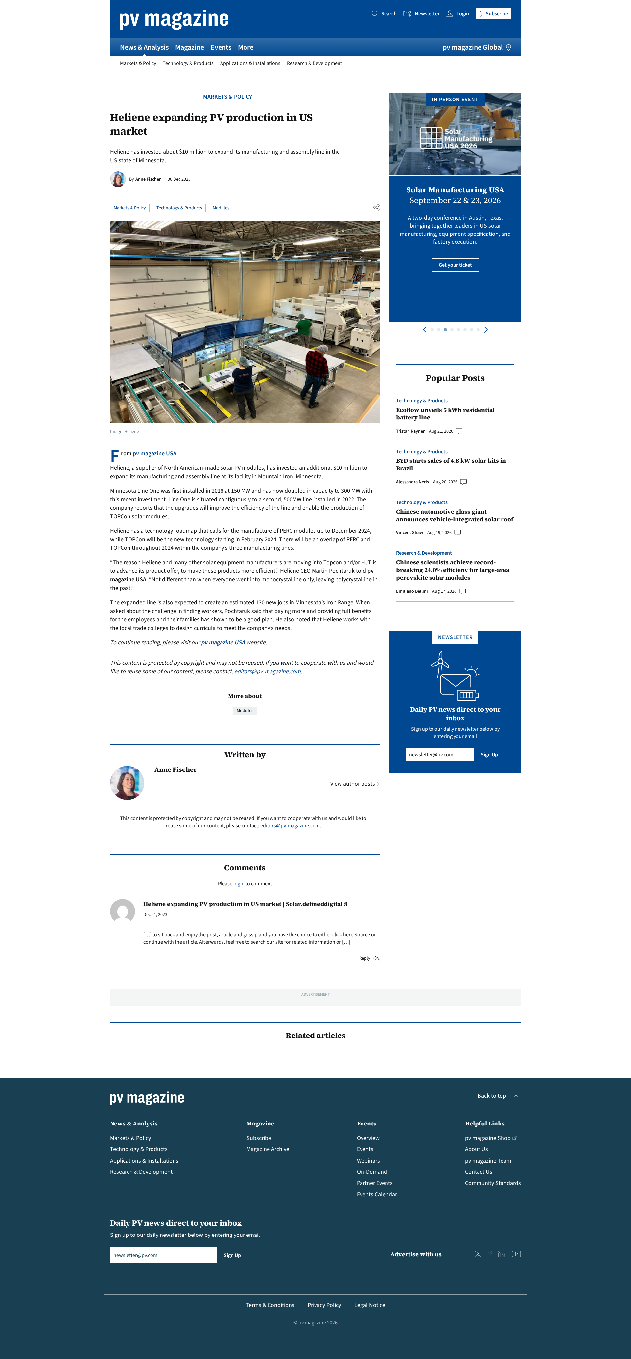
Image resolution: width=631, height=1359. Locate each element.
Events (221, 47)
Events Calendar (377, 1195)
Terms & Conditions (270, 1305)
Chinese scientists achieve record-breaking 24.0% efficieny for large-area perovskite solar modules (452, 569)
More (245, 47)
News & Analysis (144, 47)
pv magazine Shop (488, 1138)
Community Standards (493, 1183)
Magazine (189, 47)
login (239, 883)
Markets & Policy (138, 63)
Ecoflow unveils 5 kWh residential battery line (445, 413)
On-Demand (372, 1172)
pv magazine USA (154, 453)
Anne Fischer (148, 179)
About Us (476, 1149)
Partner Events (375, 1183)
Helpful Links (485, 1123)
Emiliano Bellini (412, 591)
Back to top (492, 1096)
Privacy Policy (324, 1305)
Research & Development (314, 63)
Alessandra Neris (412, 482)
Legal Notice (369, 1305)
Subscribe (258, 1138)
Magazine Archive (267, 1149)
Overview (368, 1138)
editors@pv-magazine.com (267, 671)
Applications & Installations (250, 63)
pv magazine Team (488, 1161)
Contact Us (478, 1172)
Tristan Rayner (410, 431)
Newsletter (427, 13)
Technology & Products (188, 63)
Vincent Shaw (409, 532)
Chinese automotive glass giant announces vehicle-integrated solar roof (454, 515)
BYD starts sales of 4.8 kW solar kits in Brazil (451, 464)
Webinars (368, 1161)
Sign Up (489, 754)
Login (462, 13)
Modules (221, 208)
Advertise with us (416, 1254)
